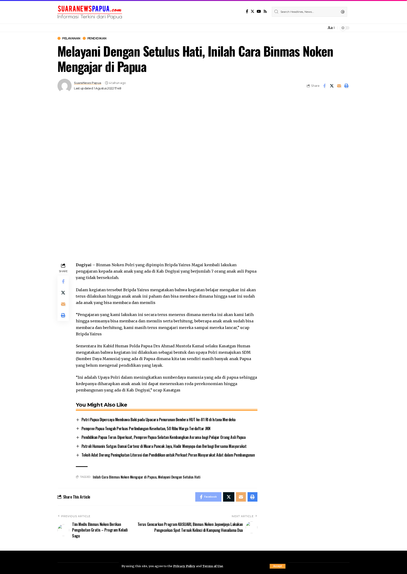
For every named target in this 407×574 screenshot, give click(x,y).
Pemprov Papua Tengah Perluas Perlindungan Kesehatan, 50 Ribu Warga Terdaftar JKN (145, 428)
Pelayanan (71, 38)
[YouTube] (259, 11)
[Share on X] (331, 86)
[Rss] (265, 11)
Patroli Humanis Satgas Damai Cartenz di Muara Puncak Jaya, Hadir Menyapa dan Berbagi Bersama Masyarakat (164, 446)
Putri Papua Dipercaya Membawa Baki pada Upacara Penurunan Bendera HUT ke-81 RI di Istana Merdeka (158, 419)
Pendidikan (96, 38)
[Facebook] (247, 11)
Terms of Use (212, 566)
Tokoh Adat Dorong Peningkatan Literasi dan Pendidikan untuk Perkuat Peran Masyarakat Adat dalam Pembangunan (168, 455)
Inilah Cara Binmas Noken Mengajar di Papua (124, 476)
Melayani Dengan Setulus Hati (179, 476)
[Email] (339, 86)
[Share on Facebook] (324, 86)
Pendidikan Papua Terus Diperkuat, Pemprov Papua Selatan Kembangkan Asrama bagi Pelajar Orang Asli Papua (163, 437)
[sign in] (315, 28)
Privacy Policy (184, 566)
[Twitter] (252, 11)
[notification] (321, 27)
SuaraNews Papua (87, 83)
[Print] (346, 86)
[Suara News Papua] (89, 12)
